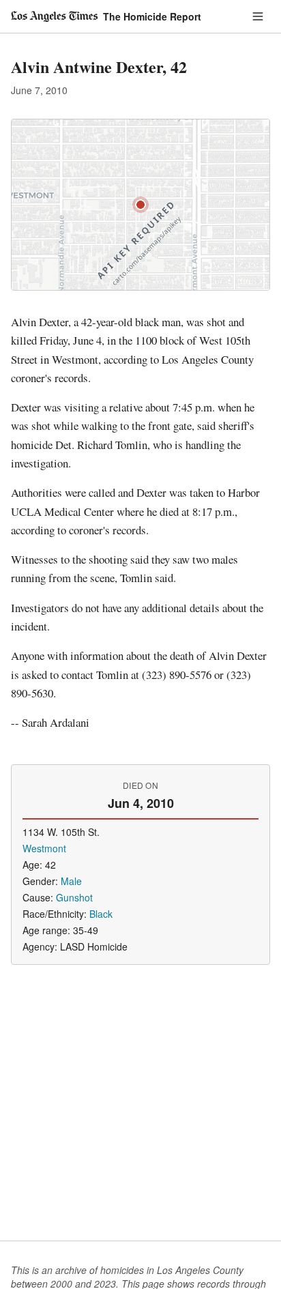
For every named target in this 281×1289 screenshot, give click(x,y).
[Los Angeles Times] (54, 16)
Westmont (44, 848)
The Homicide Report (152, 16)
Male (71, 881)
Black (101, 914)
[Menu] (258, 16)
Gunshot (74, 897)
